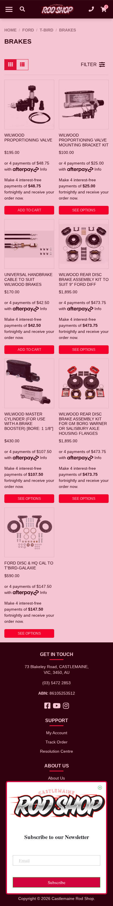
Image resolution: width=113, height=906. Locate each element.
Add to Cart (29, 210)
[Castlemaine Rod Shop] (56, 9)
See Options (83, 210)
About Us (56, 778)
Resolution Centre (56, 751)
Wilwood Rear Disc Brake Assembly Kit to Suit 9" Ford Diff (84, 279)
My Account (56, 732)
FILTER (89, 64)
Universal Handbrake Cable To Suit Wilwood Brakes (28, 279)
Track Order (56, 742)
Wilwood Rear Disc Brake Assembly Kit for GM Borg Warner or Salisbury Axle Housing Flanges (83, 424)
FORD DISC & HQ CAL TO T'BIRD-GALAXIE (28, 565)
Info (43, 169)
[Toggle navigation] (9, 9)
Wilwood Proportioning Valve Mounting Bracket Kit (84, 140)
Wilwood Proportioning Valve (28, 137)
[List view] (22, 64)
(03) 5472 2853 (56, 683)
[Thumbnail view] (10, 64)
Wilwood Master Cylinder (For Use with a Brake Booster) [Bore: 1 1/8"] (28, 421)
